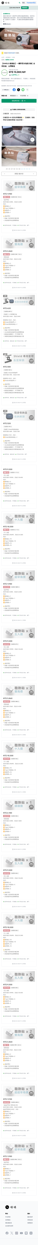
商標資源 (30, 1220)
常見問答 (24, 96)
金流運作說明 (9, 1226)
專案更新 (13, 96)
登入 (23, 3)
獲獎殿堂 (30, 1223)
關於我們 (30, 1217)
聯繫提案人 (7, 89)
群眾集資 (8, 57)
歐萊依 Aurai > (7, 24)
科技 (13, 57)
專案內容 (4, 96)
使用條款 (8, 1220)
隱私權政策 (8, 1223)
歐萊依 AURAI (10, 60)
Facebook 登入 (31, 3)
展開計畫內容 (19, 174)
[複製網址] (27, 89)
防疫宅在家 (11, 53)
